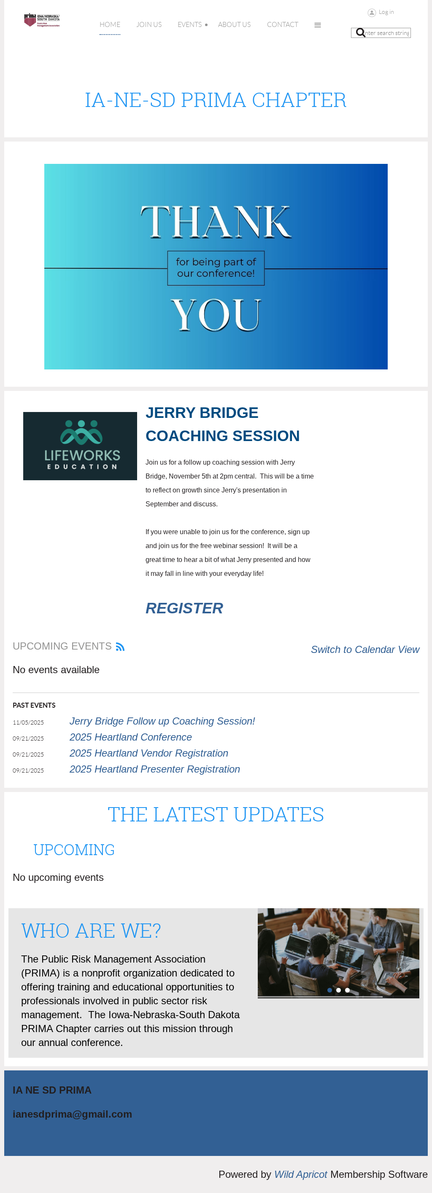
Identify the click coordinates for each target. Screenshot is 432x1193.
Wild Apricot (300, 1174)
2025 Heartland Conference (131, 737)
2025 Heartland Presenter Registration (155, 769)
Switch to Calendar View (365, 649)
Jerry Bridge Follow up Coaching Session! (162, 721)
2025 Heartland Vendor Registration (149, 753)
